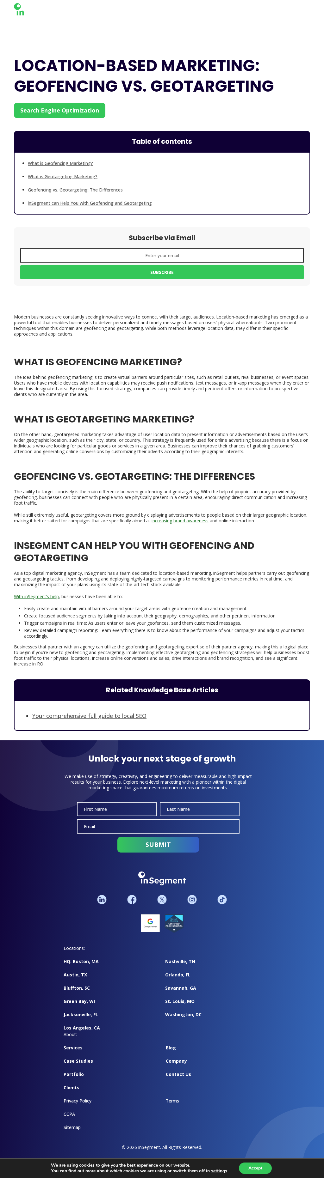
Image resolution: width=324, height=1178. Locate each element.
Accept (255, 1168)
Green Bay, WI (79, 1008)
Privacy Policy (77, 1107)
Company (176, 1067)
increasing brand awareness (180, 524)
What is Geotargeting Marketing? (62, 176)
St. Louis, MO (180, 1008)
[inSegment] (38, 10)
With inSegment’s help (36, 600)
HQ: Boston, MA (81, 968)
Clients (71, 1094)
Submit (158, 851)
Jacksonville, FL (81, 1021)
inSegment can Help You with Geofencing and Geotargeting (90, 203)
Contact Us (178, 1081)
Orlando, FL (177, 981)
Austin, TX (75, 981)
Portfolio (74, 1081)
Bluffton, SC (77, 994)
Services (73, 1054)
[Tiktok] (222, 906)
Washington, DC (183, 1021)
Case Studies (78, 1067)
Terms (172, 1107)
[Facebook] (132, 906)
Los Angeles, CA (82, 1034)
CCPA (69, 1120)
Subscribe (162, 274)
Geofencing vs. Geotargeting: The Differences (75, 190)
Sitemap (72, 1134)
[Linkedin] (102, 906)
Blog (171, 1054)
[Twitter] (162, 906)
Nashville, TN (180, 968)
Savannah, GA (180, 994)
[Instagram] (192, 906)
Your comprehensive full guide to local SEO (89, 719)
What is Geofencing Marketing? (60, 163)
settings (219, 1171)
